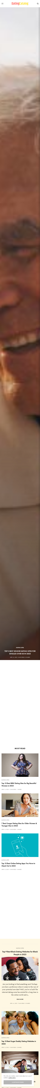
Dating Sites (20, 650)
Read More (20, 999)
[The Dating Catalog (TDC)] (20, 3)
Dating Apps (5, 860)
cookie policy (12, 1078)
